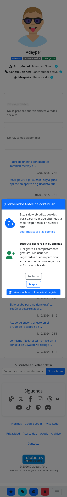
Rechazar (33, 276)
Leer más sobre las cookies (37, 232)
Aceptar (34, 284)
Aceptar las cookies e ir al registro (36, 292)
